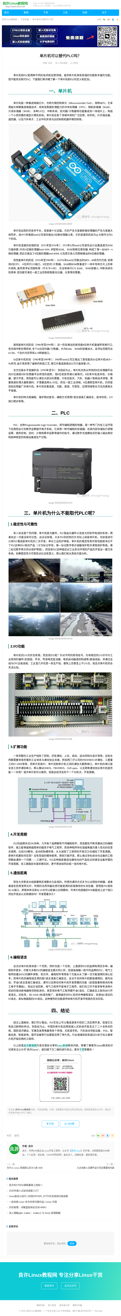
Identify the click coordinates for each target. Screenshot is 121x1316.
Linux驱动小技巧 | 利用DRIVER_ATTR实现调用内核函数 (38, 1196)
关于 (104, 12)
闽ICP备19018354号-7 (82, 1311)
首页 (6, 12)
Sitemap (98, 1311)
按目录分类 (64, 1305)
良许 (50, 63)
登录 (72, 1243)
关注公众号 (70, 1285)
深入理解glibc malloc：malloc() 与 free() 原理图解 (34, 1213)
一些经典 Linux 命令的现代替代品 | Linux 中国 (33, 1201)
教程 (26, 12)
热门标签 (52, 1305)
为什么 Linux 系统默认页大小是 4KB (24, 1168)
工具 (65, 12)
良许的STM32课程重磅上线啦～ (26, 1185)
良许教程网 (30, 1045)
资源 (84, 12)
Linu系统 (62, 1045)
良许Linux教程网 (9, 19)
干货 (45, 12)
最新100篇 (77, 1305)
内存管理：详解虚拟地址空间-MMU (27, 1207)
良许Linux (76, 1150)
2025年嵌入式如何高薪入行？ (24, 1190)
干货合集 (25, 19)
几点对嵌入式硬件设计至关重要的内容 (95, 1168)
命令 (17, 1135)
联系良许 (49, 1285)
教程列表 (41, 1305)
